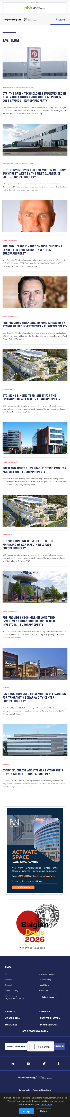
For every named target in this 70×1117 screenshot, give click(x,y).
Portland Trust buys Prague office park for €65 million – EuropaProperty (34, 470)
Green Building (11, 990)
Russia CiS (43, 990)
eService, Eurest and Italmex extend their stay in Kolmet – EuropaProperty (33, 772)
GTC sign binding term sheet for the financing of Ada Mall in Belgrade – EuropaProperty (28, 544)
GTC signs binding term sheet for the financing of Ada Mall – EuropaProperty (31, 397)
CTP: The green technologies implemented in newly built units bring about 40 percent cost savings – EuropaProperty (34, 97)
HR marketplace (48, 1024)
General (6, 764)
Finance (6, 688)
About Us (10, 1011)
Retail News (7, 389)
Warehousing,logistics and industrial (14, 997)
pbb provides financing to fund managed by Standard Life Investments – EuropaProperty (35, 324)
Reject (43, 1111)
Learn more (46, 1104)
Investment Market (10, 240)
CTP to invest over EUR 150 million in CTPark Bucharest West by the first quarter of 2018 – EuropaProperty (34, 173)
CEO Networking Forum (35, 1031)
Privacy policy (25, 1090)
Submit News (48, 997)
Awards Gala (12, 1017)
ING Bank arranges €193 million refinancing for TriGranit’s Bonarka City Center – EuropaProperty (34, 697)
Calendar (44, 1011)
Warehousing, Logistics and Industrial (18, 87)
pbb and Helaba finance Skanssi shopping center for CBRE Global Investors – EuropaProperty (32, 250)
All (6, 974)
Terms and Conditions (42, 1090)
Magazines (11, 1024)
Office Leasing (45, 979)
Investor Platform (49, 1017)
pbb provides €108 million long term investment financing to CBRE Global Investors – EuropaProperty (29, 621)
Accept (26, 1111)
